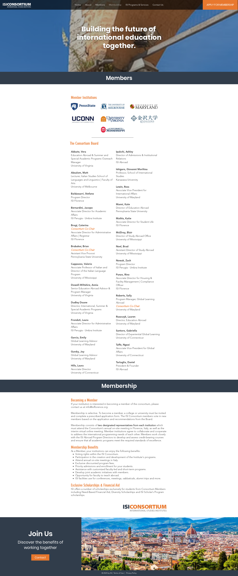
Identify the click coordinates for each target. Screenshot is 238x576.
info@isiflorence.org (97, 407)
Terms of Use (118, 573)
